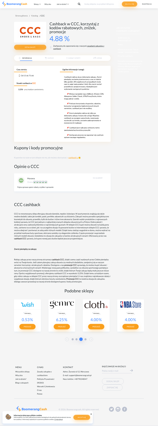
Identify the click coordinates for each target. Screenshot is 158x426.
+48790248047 (80, 379)
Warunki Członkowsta (46, 386)
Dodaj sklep (112, 381)
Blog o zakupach (21, 383)
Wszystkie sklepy (22, 371)
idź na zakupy (30, 47)
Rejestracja (147, 4)
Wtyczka (47, 4)
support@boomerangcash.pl (80, 375)
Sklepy (36, 4)
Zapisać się (112, 387)
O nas (39, 390)
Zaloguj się (129, 4)
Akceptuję (82, 417)
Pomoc (39, 394)
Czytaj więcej (58, 419)
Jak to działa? (62, 4)
